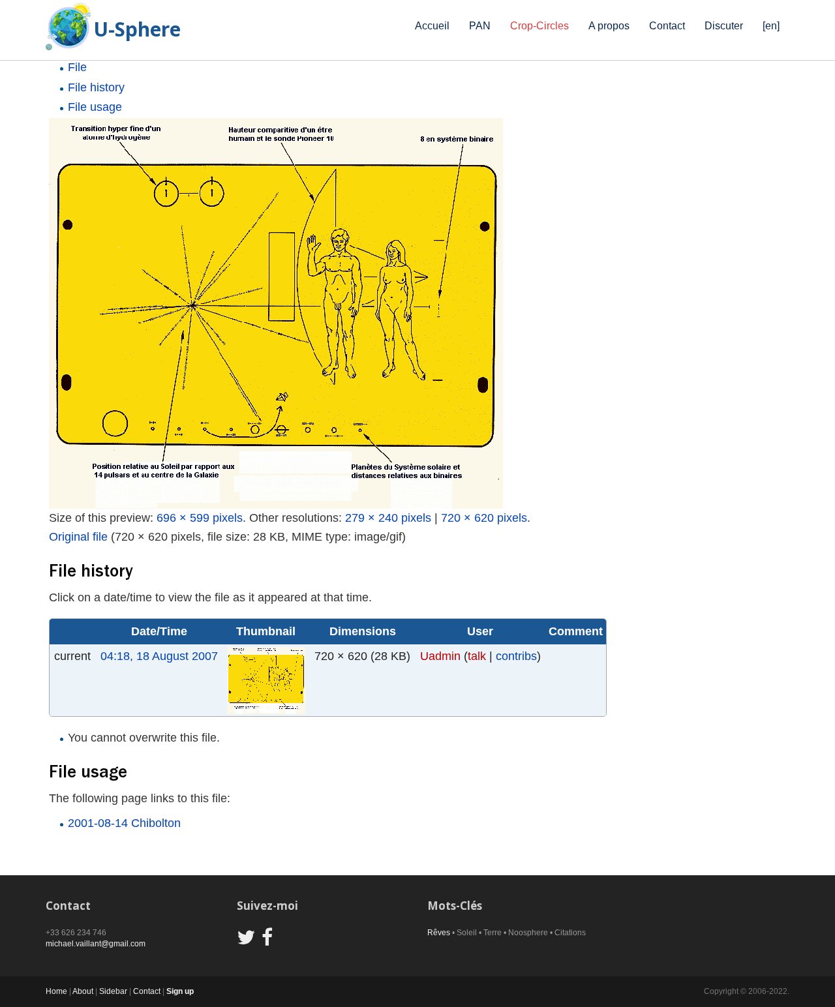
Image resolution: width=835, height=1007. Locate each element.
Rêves (438, 932)
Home (56, 991)
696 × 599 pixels (200, 517)
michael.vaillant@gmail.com (95, 943)
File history (96, 87)
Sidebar (113, 991)
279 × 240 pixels (388, 517)
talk (477, 656)
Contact (667, 25)
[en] (771, 25)
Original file (78, 536)
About (82, 991)
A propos (609, 25)
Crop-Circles (539, 25)
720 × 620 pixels (484, 517)
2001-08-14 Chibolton (124, 823)
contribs (516, 656)
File (77, 67)
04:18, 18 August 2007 (159, 656)
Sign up (180, 991)
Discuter (724, 25)
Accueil (432, 25)
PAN (480, 25)
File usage (95, 106)
